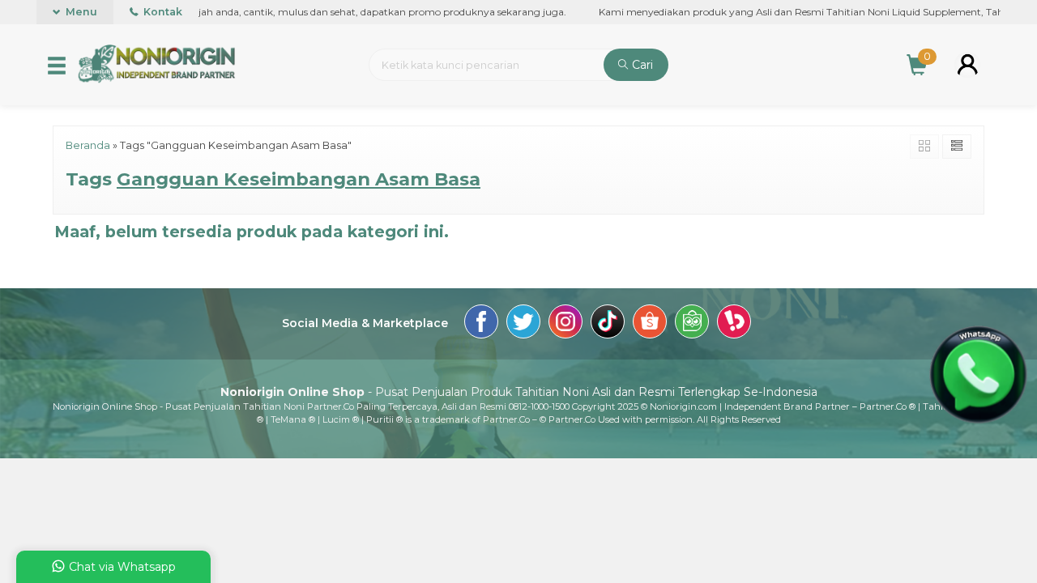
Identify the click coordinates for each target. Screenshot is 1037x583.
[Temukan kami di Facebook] (481, 323)
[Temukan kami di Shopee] (650, 323)
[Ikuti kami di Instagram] (565, 323)
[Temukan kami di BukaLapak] (734, 323)
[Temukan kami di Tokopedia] (692, 323)
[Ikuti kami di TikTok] (608, 323)
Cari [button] (641, 64)
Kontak (161, 12)
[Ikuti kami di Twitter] (523, 323)
